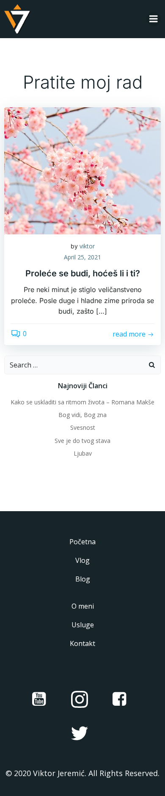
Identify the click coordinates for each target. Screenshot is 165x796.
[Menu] (153, 19)
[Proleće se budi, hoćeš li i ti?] (82, 170)
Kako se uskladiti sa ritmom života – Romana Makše (82, 402)
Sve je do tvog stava (82, 441)
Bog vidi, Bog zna (82, 415)
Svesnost (82, 427)
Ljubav (83, 453)
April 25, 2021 (82, 257)
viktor (87, 246)
